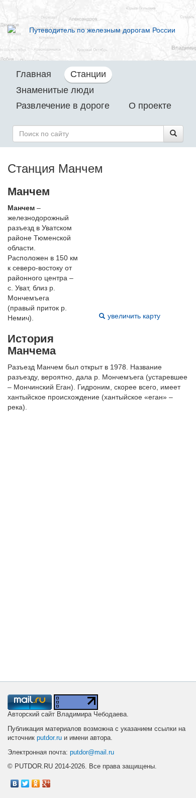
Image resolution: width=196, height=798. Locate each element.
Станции (88, 74)
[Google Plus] (46, 781)
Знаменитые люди (55, 90)
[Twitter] (25, 781)
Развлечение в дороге (63, 106)
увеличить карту (134, 316)
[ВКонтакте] (15, 781)
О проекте (150, 106)
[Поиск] (173, 133)
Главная (33, 74)
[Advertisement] (98, 556)
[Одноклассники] (36, 781)
